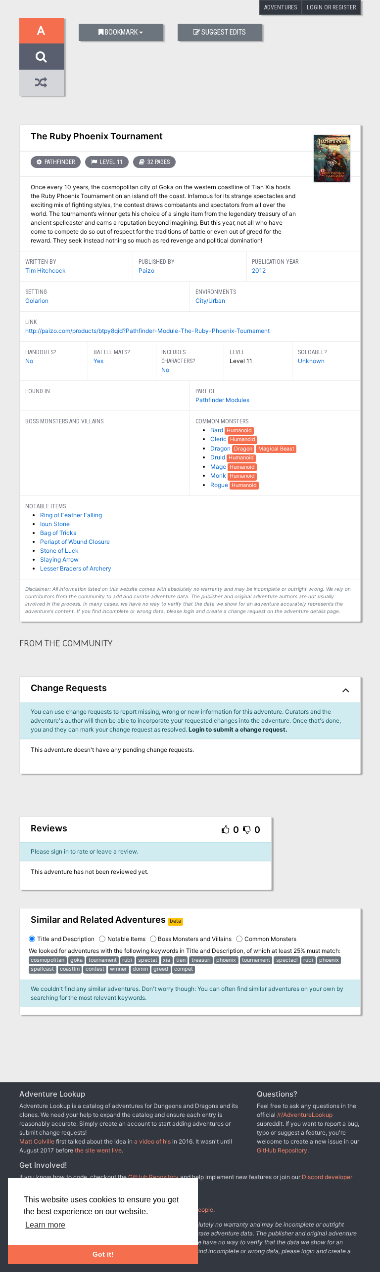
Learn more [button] (45, 1225)
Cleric (219, 439)
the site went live (98, 1150)
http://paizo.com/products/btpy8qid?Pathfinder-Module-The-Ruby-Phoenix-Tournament (147, 330)
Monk (219, 475)
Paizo (146, 270)
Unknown (311, 361)
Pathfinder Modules (222, 400)
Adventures (280, 7)
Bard (217, 430)
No (29, 361)
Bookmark (121, 32)
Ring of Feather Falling (71, 515)
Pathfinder (59, 162)
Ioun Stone (55, 524)
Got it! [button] (103, 1254)
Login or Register (331, 7)
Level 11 (110, 162)
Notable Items (126, 939)
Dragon (221, 448)
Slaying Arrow (59, 559)
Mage (219, 466)
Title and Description (66, 939)
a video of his (152, 1141)
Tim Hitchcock (45, 270)
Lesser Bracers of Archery (75, 568)
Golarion (36, 300)
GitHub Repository (282, 1150)
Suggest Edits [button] (223, 32)
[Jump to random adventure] (41, 83)
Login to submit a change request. (238, 729)
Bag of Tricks (58, 532)
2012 (259, 270)
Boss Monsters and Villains (195, 939)
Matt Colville (36, 1141)
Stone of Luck (59, 550)
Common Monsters (270, 939)
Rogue (220, 485)
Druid (218, 457)
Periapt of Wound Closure (75, 541)
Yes (98, 361)
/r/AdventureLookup (304, 1114)
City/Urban (210, 300)
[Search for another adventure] (41, 56)
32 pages (158, 162)
